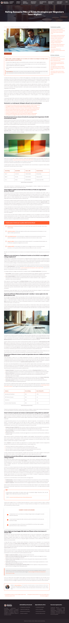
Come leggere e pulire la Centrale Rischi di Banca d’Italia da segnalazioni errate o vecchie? (21, 106)
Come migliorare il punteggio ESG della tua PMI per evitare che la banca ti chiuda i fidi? (21, 114)
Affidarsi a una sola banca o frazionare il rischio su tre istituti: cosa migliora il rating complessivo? (23, 107)
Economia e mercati (11, 2)
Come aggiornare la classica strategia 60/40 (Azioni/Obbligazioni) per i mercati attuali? (58, 68)
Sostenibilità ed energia (43, 2)
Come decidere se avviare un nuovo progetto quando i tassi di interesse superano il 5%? (15, 595)
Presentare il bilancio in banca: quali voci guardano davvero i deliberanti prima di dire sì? (21, 110)
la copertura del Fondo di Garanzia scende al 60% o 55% (23, 159)
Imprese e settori (18, 2)
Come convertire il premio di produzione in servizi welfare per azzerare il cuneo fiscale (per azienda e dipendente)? (58, 37)
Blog (67, 1)
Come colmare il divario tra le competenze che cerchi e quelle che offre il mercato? (58, 50)
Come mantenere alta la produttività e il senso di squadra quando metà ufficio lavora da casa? (57, 46)
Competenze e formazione (59, 2)
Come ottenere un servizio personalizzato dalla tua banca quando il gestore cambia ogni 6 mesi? (58, 59)
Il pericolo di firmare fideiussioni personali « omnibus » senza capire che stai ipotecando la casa (22, 109)
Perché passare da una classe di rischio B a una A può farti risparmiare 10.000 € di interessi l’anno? (23, 105)
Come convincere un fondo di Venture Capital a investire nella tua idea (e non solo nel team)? (57, 63)
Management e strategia (51, 2)
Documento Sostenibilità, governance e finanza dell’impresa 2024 (21, 497)
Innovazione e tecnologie (33, 2)
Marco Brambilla (18, 585)
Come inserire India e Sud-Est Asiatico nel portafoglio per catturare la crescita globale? (57, 73)
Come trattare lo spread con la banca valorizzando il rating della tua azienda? (19, 112)
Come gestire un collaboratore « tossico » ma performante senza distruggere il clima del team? (56, 41)
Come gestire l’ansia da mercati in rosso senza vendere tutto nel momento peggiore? (38, 595)
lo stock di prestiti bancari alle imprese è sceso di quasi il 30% (32, 267)
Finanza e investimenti (25, 2)
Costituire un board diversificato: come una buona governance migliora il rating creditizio (21, 113)
